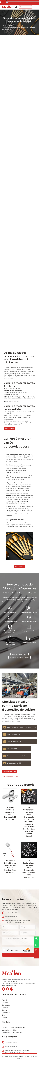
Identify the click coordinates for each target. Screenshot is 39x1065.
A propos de (6, 1012)
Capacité (5, 1007)
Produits (5, 1002)
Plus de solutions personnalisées (19, 657)
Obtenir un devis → (25, 7)
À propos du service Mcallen (11, 776)
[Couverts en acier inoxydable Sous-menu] (24, 1027)
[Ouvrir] (35, 7)
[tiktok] (11, 989)
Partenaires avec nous (9, 771)
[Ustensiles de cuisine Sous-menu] (18, 1030)
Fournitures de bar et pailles (12, 1032)
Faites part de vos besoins (19, 654)
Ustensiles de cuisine (9, 1030)
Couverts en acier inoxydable (12, 1027)
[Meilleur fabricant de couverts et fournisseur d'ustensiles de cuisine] (7, 6)
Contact (5, 1017)
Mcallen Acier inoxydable (15, 1056)
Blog (3, 1015)
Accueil (4, 25)
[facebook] (0, 2)
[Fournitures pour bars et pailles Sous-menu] (23, 1032)
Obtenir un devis (19, 566)
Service (4, 1010)
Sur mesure (6, 1005)
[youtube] (3, 989)
